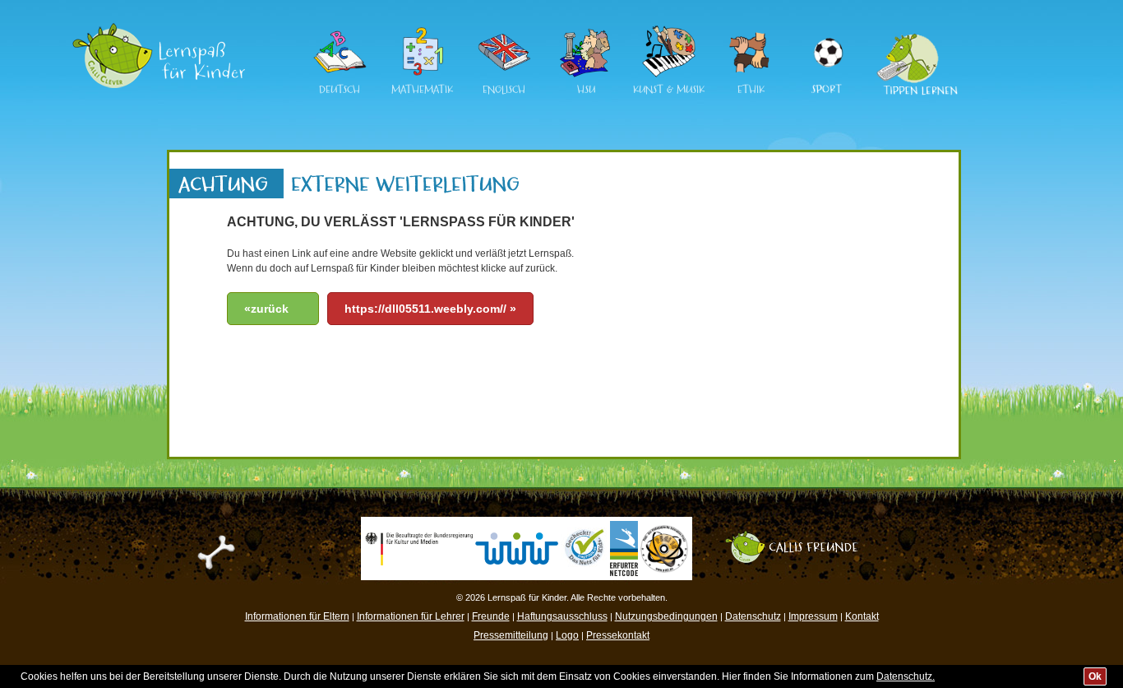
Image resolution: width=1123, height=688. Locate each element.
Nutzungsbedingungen (666, 616)
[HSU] (586, 75)
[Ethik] (750, 75)
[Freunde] (799, 536)
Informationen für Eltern (297, 616)
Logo (567, 635)
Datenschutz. (905, 676)
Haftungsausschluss (562, 616)
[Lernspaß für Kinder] (158, 29)
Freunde (491, 616)
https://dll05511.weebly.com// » (430, 308)
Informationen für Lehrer (410, 616)
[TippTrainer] (912, 32)
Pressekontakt (617, 635)
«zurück (266, 308)
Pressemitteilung (511, 635)
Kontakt (862, 616)
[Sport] (827, 32)
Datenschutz (753, 616)
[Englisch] (504, 75)
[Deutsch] (339, 75)
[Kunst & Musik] (668, 75)
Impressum (813, 616)
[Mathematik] (422, 75)
